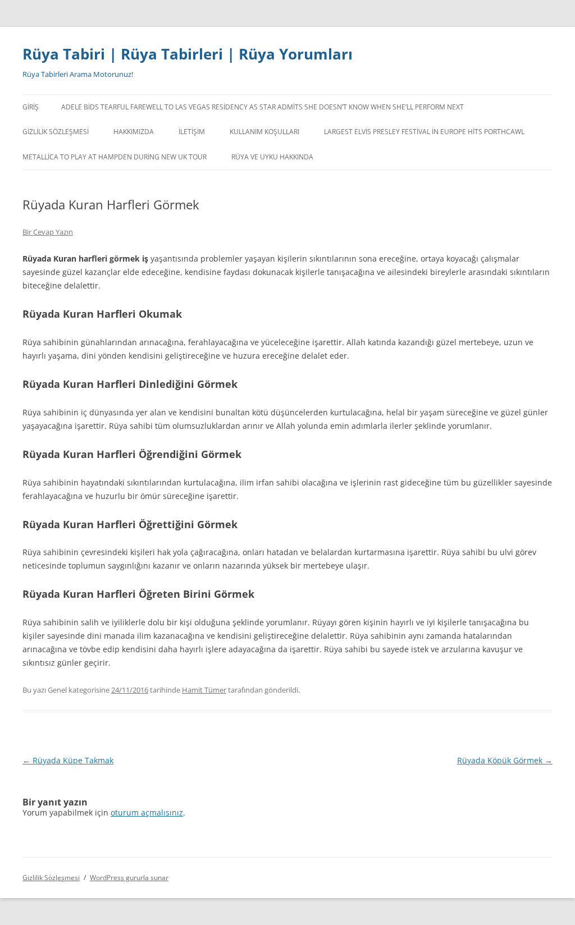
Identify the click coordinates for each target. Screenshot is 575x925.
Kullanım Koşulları (264, 131)
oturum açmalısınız (147, 812)
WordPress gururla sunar (129, 877)
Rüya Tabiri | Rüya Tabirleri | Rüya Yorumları (187, 54)
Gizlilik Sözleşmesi (55, 131)
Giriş (30, 107)
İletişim (192, 131)
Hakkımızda (133, 131)
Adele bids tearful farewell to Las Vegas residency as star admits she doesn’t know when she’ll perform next (262, 107)
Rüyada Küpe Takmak (67, 760)
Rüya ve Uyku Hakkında (272, 157)
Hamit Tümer (204, 690)
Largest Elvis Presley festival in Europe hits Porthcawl (424, 131)
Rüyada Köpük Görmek (505, 760)
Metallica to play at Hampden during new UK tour (114, 157)
